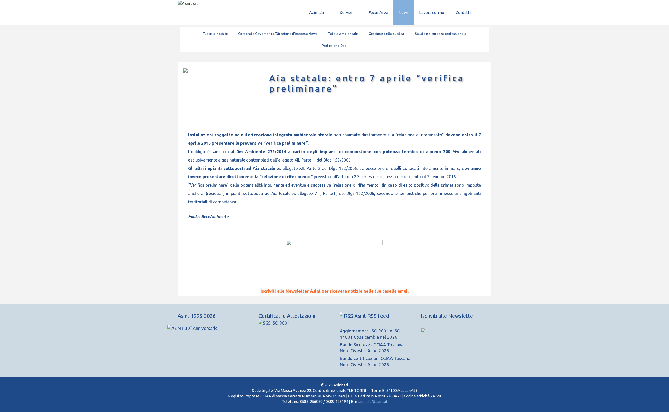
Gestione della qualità (386, 33)
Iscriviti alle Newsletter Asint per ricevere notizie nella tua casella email (335, 291)
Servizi (346, 12)
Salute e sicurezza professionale (441, 33)
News (404, 12)
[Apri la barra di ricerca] (483, 12)
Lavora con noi (432, 12)
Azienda (316, 12)
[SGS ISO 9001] (274, 322)
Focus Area (378, 12)
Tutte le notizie (215, 33)
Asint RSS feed (371, 316)
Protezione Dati (334, 45)
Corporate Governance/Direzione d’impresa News (277, 33)
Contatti (463, 12)
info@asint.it (376, 401)
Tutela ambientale (343, 33)
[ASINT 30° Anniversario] (213, 331)
